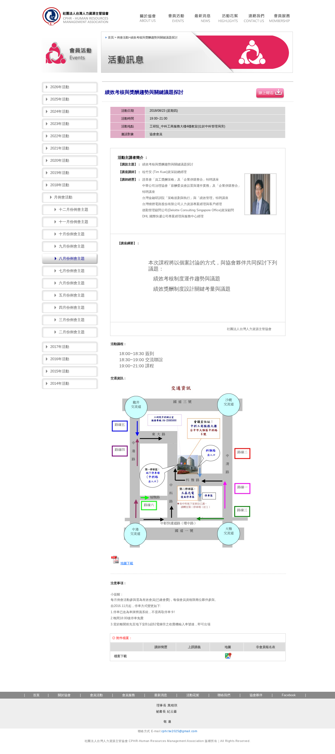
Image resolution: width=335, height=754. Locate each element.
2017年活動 (59, 347)
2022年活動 (59, 136)
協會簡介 (148, 18)
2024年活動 (59, 111)
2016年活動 (59, 359)
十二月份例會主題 (73, 209)
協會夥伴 (255, 695)
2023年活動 (59, 124)
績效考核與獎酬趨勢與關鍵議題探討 (154, 37)
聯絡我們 (254, 18)
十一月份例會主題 (73, 222)
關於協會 (64, 695)
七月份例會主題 (72, 271)
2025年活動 (59, 99)
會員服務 (280, 18)
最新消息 (202, 18)
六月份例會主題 (72, 283)
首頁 (36, 695)
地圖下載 (126, 563)
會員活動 (175, 18)
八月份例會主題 (72, 258)
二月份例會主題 (72, 332)
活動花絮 (228, 18)
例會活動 (123, 37)
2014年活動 (59, 383)
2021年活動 (59, 148)
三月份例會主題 (72, 320)
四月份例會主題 (72, 307)
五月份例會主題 (72, 295)
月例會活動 (63, 197)
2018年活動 (59, 185)
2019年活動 (59, 173)
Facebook (289, 695)
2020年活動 (59, 160)
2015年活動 (59, 371)
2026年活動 (59, 87)
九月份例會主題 (72, 246)
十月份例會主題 (72, 234)
